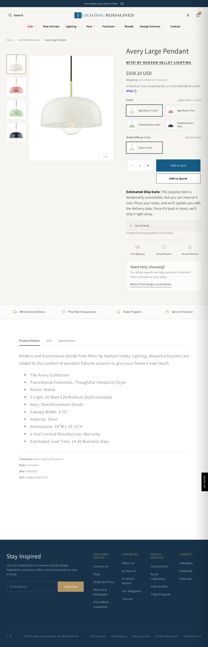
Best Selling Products (28, 39)
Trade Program (161, 594)
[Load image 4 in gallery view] (16, 132)
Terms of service (192, 636)
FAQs (96, 574)
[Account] (188, 15)
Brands (129, 26)
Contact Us (100, 566)
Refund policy (119, 636)
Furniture (108, 26)
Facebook (185, 571)
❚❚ (122, 3)
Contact (175, 26)
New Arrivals (51, 26)
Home (9, 39)
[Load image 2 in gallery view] (16, 87)
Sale (30, 26)
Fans (89, 26)
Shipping (131, 80)
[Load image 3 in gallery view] (16, 109)
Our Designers (131, 591)
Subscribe (70, 587)
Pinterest (185, 578)
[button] (15, 15)
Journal (127, 599)
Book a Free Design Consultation (151, 284)
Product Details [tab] (29, 341)
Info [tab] (49, 341)
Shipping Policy (103, 582)
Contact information (166, 636)
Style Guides (159, 586)
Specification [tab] (67, 341)
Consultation (159, 566)
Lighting (71, 26)
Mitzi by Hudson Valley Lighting (158, 62)
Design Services (150, 26)
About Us (128, 563)
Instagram (186, 563)
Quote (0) (205, 482)
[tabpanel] (104, 416)
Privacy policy (98, 636)
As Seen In (129, 571)
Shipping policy (141, 636)
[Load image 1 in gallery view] (16, 64)
